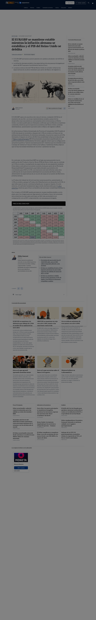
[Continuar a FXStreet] (92, 3)
